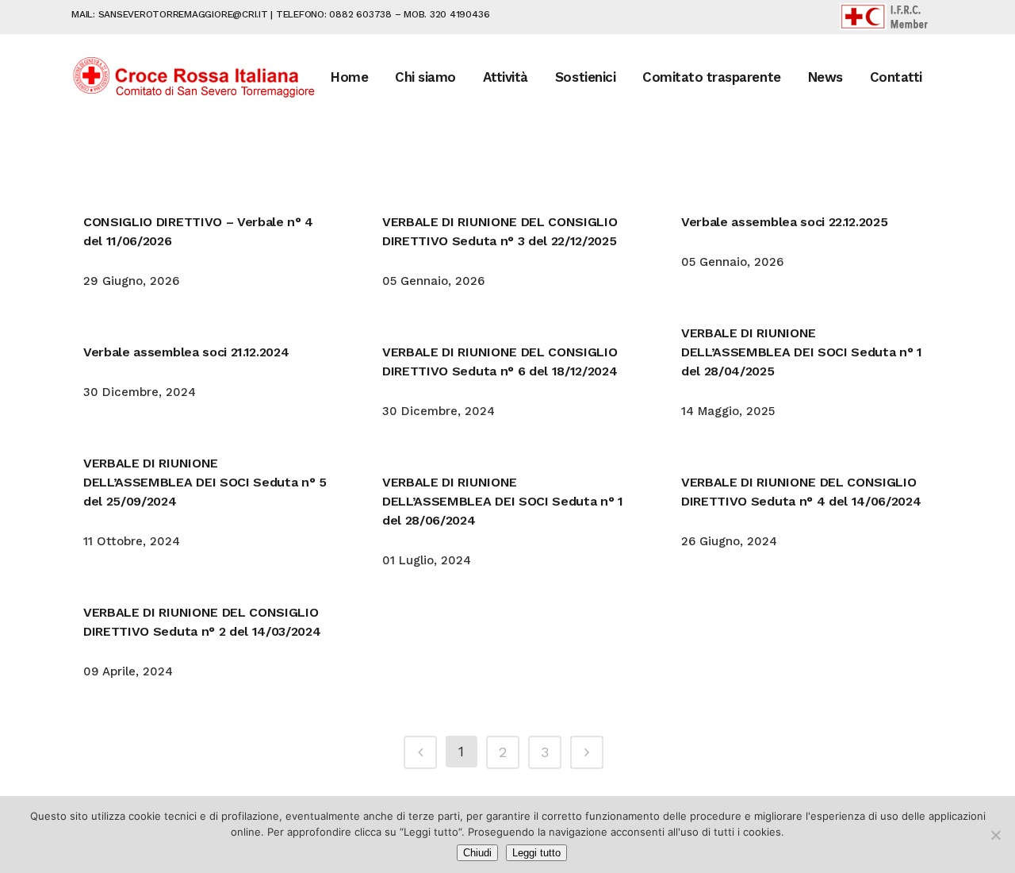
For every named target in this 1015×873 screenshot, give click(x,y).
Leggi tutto (536, 853)
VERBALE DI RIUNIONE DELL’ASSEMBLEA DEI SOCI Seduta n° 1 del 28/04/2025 (801, 352)
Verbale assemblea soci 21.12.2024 (186, 352)
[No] (995, 835)
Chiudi (477, 853)
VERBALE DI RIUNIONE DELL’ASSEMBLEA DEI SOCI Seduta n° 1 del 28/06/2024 (502, 501)
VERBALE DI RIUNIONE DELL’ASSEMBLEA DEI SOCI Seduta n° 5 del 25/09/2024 (205, 482)
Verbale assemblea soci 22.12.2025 (784, 221)
